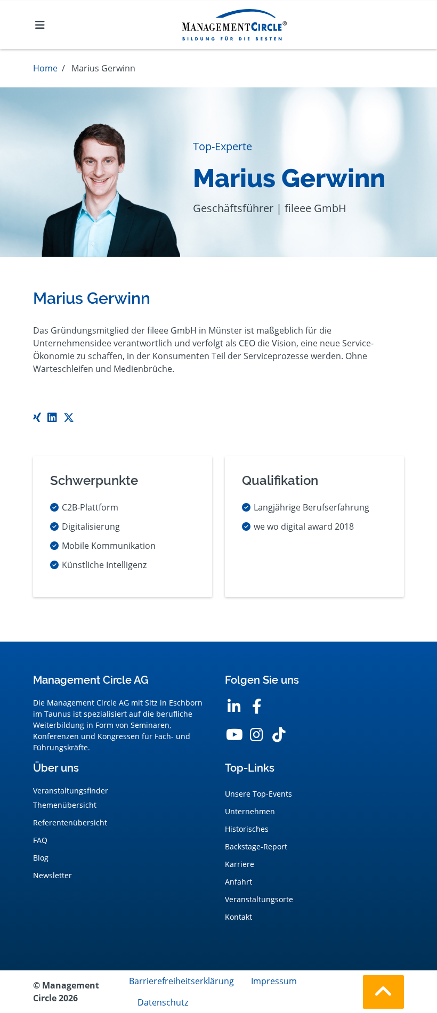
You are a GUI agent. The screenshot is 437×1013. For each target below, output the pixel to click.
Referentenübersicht (70, 822)
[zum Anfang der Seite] (383, 992)
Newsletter (52, 875)
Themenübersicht (64, 805)
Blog (40, 858)
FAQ (40, 840)
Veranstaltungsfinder (70, 790)
